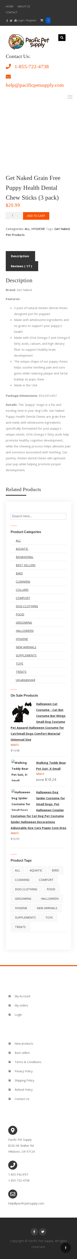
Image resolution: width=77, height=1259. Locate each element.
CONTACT (11, 12)
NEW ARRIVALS (26, 647)
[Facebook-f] (34, 1231)
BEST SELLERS (26, 565)
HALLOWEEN (24, 631)
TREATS (21, 672)
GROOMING (24, 622)
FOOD (20, 614)
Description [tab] (20, 256)
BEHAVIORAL (24, 557)
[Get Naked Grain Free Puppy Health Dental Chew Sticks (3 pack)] (29, 42)
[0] (42, 20)
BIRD (19, 573)
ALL (27, 229)
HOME (9, 6)
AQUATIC (22, 549)
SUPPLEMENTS (26, 655)
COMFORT (23, 598)
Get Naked (62, 229)
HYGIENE (38, 229)
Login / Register (27, 20)
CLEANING (23, 581)
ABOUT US (23, 6)
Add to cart (36, 215)
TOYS (19, 663)
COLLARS (22, 590)
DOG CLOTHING (27, 606)
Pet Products (15, 235)
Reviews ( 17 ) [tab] (21, 266)
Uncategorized (25, 680)
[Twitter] (42, 1231)
